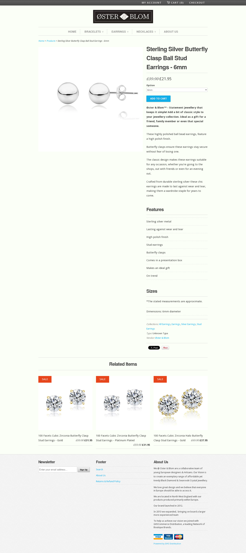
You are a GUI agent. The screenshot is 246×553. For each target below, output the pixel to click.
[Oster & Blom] (123, 16)
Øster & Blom (162, 338)
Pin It (165, 348)
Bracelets (93, 32)
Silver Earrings (188, 324)
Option (150, 85)
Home (72, 32)
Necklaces (146, 32)
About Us (171, 32)
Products (50, 41)
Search (99, 469)
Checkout (197, 2)
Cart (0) (177, 2)
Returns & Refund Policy (108, 481)
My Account (152, 2)
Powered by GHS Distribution (167, 544)
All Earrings (165, 324)
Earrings (119, 32)
